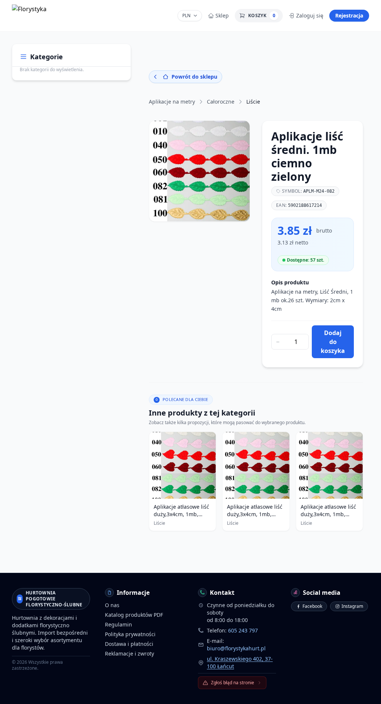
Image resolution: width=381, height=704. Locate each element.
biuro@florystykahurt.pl (236, 648)
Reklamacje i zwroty (129, 653)
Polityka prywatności (130, 634)
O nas (112, 605)
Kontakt (222, 592)
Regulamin (118, 624)
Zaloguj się (309, 15)
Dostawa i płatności (129, 643)
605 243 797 (243, 630)
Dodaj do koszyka (333, 342)
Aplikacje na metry (172, 101)
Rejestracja (349, 15)
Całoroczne (220, 101)
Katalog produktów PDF (134, 614)
